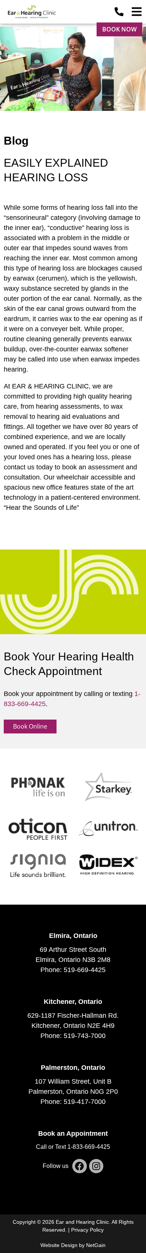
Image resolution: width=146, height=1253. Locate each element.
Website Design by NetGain (73, 1245)
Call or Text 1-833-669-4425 (73, 1147)
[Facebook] (79, 1166)
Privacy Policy (87, 1230)
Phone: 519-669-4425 (73, 970)
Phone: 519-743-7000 (73, 1035)
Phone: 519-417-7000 (73, 1101)
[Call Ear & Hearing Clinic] (119, 11)
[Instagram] (96, 1166)
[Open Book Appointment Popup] (136, 11)
